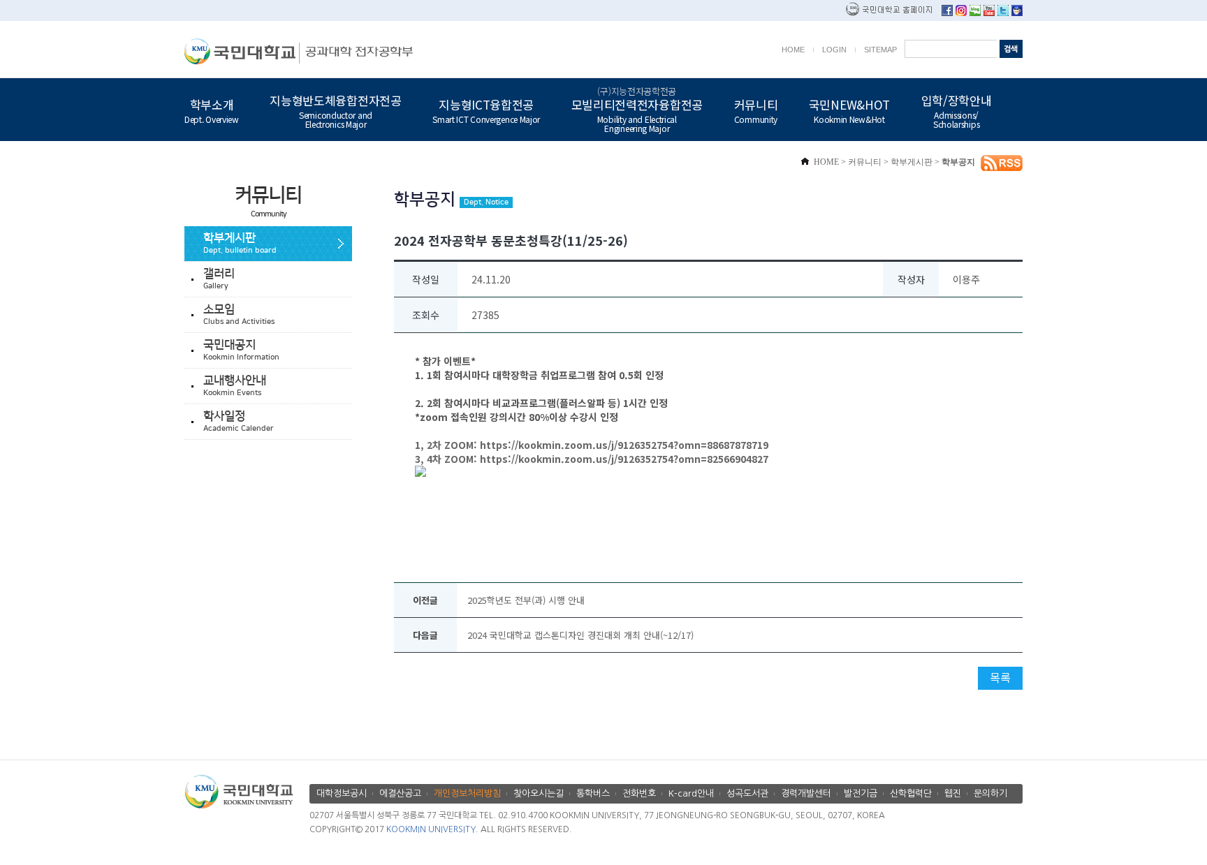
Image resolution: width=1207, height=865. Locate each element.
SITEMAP (880, 49)
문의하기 (990, 793)
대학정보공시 (341, 793)
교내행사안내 (234, 385)
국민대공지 (241, 350)
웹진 (952, 793)
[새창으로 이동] (242, 51)
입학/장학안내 (956, 109)
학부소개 (211, 110)
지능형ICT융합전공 (486, 110)
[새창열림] (947, 12)
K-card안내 (691, 793)
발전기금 (860, 793)
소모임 (239, 314)
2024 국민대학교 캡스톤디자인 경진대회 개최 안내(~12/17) (580, 635)
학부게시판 (240, 243)
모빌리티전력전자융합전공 (637, 110)
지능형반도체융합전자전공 (335, 109)
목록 (1000, 677)
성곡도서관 (747, 793)
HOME (793, 49)
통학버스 (593, 793)
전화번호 (639, 793)
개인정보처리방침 (467, 793)
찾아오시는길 (538, 793)
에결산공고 (400, 793)
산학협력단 (911, 793)
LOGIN (834, 49)
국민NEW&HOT (849, 110)
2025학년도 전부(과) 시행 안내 (526, 600)
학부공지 (958, 162)
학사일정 (238, 421)
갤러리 (219, 278)
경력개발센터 (806, 793)
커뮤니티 (756, 110)
